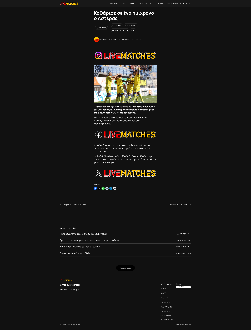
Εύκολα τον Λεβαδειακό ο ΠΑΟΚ (75, 253)
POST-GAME (117, 25)
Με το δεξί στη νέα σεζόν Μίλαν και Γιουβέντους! (83, 234)
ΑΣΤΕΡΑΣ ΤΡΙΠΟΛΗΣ (120, 30)
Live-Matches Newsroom (109, 39)
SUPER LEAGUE (131, 25)
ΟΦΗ (133, 30)
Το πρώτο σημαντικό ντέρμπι (74, 204)
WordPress (188, 324)
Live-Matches (70, 285)
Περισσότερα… (125, 268)
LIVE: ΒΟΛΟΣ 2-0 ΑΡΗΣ (179, 204)
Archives (179, 284)
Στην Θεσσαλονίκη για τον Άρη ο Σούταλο (80, 246)
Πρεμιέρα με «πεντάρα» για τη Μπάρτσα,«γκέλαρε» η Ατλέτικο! (90, 240)
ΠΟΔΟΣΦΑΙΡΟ (101, 28)
